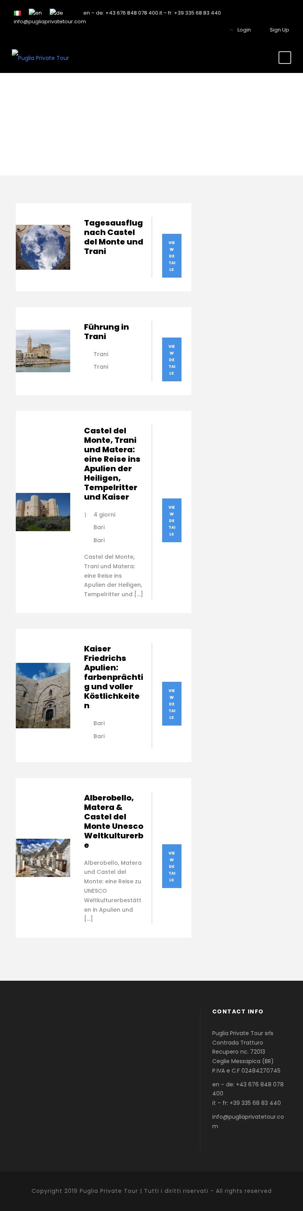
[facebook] (215, 29)
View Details (171, 256)
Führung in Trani (106, 331)
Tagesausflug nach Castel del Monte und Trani (113, 237)
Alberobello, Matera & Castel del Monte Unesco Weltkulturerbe (113, 821)
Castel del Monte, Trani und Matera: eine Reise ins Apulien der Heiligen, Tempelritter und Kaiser (112, 463)
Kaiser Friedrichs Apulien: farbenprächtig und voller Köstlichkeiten (113, 677)
